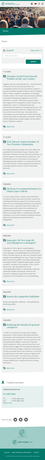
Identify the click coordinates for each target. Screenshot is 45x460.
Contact (36, 452)
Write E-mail (7, 403)
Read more (10, 127)
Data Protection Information (21, 452)
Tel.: (4, 399)
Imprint (7, 452)
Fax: (4, 401)
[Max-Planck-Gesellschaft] (22, 433)
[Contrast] (32, 4)
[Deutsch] (36, 4)
